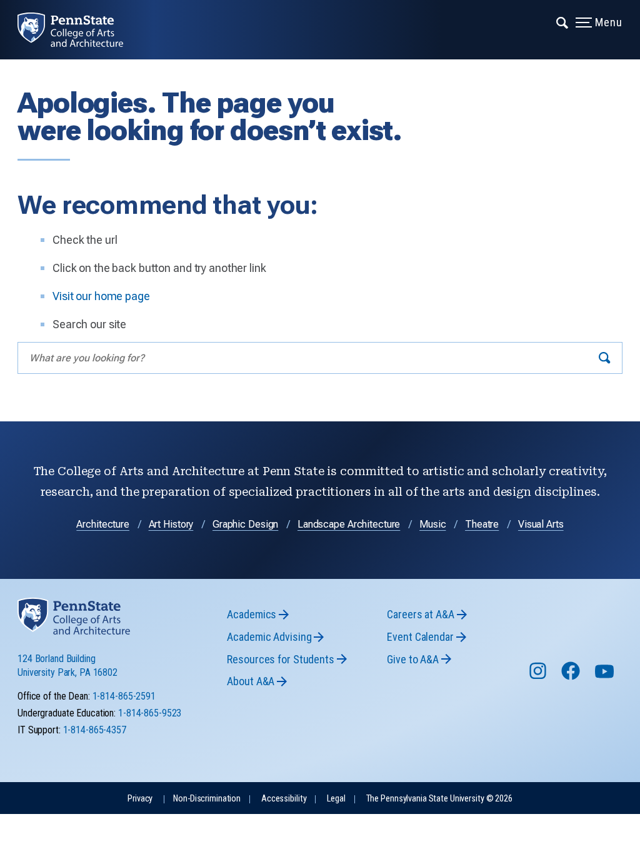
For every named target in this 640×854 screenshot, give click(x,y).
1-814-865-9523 (149, 713)
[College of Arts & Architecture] (79, 30)
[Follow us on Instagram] (539, 677)
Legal (336, 798)
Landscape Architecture (349, 524)
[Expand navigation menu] (563, 22)
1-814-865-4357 (94, 730)
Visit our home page (101, 296)
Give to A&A (413, 659)
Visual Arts (541, 524)
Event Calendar (420, 636)
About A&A (250, 681)
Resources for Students (280, 659)
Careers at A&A (420, 614)
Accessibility (283, 798)
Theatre (482, 524)
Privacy (140, 798)
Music (432, 524)
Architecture (102, 524)
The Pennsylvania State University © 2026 (439, 798)
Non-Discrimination (207, 798)
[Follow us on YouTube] (605, 677)
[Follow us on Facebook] (571, 677)
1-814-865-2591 (124, 696)
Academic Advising (269, 636)
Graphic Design (245, 524)
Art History (171, 524)
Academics (251, 614)
